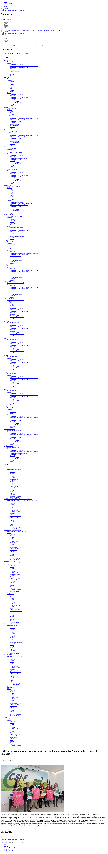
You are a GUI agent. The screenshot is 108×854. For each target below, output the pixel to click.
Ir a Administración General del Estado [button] (16, 531)
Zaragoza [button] (12, 114)
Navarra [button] (6, 389)
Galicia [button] (5, 338)
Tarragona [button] (12, 249)
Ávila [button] (11, 189)
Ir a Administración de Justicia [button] (14, 469)
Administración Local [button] (15, 68)
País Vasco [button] (6, 406)
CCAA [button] (9, 470)
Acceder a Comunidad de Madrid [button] (15, 283)
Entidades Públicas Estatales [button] (17, 73)
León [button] (11, 192)
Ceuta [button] (5, 264)
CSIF (2, 842)
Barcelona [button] (12, 244)
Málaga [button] (12, 90)
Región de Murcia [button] (8, 446)
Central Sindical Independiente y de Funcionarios (13, 10)
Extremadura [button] (7, 321)
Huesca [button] (12, 111)
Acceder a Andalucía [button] (12, 78)
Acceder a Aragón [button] (11, 108)
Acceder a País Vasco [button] (12, 407)
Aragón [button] (6, 107)
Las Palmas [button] (13, 151)
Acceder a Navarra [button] (11, 390)
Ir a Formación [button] (10, 687)
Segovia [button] (12, 195)
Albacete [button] (12, 219)
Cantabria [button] (6, 168)
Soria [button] (11, 196)
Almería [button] (12, 81)
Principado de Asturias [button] (9, 429)
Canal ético (6, 849)
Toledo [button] (12, 224)
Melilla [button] (5, 372)
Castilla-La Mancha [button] (9, 215)
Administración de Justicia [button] (16, 64)
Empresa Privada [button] (14, 71)
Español (6, 22)
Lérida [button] (11, 247)
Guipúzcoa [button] (13, 412)
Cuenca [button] (12, 222)
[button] (7, 19)
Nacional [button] (6, 60)
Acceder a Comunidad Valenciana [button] (15, 300)
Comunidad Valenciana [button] (9, 298)
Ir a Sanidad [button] (10, 718)
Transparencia (7, 4)
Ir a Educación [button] (10, 594)
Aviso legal (6, 846)
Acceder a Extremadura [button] (13, 322)
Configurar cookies (8, 852)
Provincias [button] (9, 80)
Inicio (5, 2)
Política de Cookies (8, 850)
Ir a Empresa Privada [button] (12, 625)
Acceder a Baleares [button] (12, 131)
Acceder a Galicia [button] (11, 339)
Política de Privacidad (9, 847)
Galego (6, 26)
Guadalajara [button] (13, 223)
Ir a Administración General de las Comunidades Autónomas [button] (22, 500)
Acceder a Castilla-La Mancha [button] (14, 216)
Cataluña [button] (6, 240)
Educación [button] (12, 70)
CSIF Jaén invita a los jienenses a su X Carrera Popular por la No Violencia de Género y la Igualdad (36, 30)
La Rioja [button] (6, 355)
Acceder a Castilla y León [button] (13, 186)
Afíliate (6, 6)
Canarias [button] (6, 146)
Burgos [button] (12, 190)
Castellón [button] (12, 304)
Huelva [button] (12, 87)
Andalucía (7, 30)
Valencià (6, 27)
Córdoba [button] (12, 84)
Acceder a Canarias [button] (12, 148)
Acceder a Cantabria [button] (12, 169)
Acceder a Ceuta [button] (11, 266)
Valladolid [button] (12, 198)
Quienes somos (7, 845)
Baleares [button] (6, 129)
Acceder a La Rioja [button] (12, 356)
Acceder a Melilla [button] (11, 373)
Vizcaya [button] (12, 413)
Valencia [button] (12, 305)
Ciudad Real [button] (13, 220)
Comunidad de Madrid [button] (9, 281)
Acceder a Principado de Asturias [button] (15, 430)
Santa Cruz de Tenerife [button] (16, 152)
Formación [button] (12, 74)
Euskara (6, 25)
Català (5, 23)
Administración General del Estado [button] (19, 67)
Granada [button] (12, 85)
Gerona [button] (12, 246)
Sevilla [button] (12, 91)
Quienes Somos (8, 3)
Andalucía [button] (6, 77)
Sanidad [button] (12, 76)
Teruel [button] (11, 112)
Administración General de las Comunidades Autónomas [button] (24, 66)
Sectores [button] (9, 63)
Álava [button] (11, 410)
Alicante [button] (12, 302)
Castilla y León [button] (7, 185)
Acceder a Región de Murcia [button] (14, 447)
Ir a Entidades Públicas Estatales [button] (15, 656)
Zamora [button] (12, 199)
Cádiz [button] (11, 83)
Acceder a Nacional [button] (12, 61)
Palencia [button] (12, 193)
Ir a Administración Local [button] (13, 562)
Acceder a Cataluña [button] (12, 241)
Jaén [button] (11, 88)
